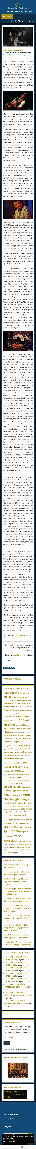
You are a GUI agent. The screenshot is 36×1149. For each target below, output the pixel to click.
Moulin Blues (18, 795)
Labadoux (6, 778)
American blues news (14, 860)
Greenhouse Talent (16, 755)
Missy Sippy (11, 791)
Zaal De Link (13, 850)
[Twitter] (15, 21)
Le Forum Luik (11, 781)
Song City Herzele (26, 827)
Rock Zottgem (20, 820)
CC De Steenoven (14, 720)
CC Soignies (19, 725)
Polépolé (6, 812)
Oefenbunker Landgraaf (14, 809)
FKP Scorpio (10, 752)
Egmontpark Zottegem (12, 749)
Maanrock (24, 787)
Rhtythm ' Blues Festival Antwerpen (20, 812)
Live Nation (19, 783)
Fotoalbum (17, 655)
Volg (6, 1043)
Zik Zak (10, 852)
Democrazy (23, 735)
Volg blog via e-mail (12, 1022)
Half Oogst (28, 755)
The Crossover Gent (23, 841)
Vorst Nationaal (18, 847)
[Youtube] (22, 21)
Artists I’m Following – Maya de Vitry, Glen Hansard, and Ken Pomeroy (16, 881)
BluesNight (29, 706)
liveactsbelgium (11, 52)
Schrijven (7, 1127)
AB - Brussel (11, 697)
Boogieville (14, 714)
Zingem (15, 853)
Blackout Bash (12, 706)
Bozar (20, 714)
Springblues (23, 832)
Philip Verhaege (25, 52)
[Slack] (29, 21)
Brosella (24, 714)
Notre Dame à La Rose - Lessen (13, 806)
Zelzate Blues (27, 850)
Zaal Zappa (20, 850)
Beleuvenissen (25, 700)
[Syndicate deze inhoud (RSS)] (4, 860)
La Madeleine (15, 777)
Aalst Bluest (26, 693)
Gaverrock (18, 752)
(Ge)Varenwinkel (13, 692)
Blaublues (22, 706)
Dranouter (12, 746)
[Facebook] (11, 21)
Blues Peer (10, 710)
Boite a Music (7, 714)
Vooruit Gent (8, 847)
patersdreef (26, 809)
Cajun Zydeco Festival (13, 716)
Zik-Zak (6, 852)
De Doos (16, 732)
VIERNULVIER (27, 844)
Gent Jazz (7, 755)
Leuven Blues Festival (9, 783)
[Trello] (33, 21)
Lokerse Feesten (12, 786)
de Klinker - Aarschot (24, 732)
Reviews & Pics (8, 55)
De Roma (10, 739)
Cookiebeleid (12, 1141)
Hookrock (15, 770)
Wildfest (7, 850)
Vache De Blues (19, 844)
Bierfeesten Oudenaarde (14, 703)
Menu (9, 16)
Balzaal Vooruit (15, 701)
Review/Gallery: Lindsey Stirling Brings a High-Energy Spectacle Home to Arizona (16, 928)
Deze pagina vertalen (12, 1092)
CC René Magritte (20, 635)
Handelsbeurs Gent (13, 758)
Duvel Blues (23, 745)
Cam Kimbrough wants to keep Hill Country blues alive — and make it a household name (18, 891)
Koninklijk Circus (21, 774)
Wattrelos (27, 847)
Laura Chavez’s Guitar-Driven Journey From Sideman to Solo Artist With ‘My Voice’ (18, 908)
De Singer (17, 739)
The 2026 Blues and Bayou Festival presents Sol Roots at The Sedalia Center (17, 918)
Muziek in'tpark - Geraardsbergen (17, 803)
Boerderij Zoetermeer (25, 710)
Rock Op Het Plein (15, 816)
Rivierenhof (6, 815)
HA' (23, 755)
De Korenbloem (11, 735)
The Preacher (10, 844)
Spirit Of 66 (11, 831)
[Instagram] (18, 21)
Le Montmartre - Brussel (22, 781)
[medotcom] (26, 21)
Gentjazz (27, 752)
